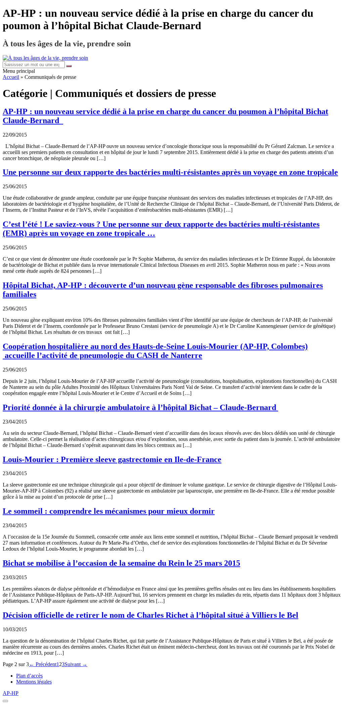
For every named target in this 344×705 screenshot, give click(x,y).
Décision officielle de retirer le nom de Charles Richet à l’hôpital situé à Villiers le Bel (150, 615)
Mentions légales (34, 682)
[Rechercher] (69, 66)
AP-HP (10, 693)
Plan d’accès (29, 675)
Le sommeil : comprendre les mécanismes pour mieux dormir (109, 511)
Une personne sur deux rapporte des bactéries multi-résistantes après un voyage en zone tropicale (170, 172)
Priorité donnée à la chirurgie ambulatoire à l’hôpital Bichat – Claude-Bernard (140, 407)
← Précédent (42, 664)
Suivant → (75, 664)
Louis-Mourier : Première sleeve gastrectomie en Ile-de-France (112, 459)
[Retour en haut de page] (5, 701)
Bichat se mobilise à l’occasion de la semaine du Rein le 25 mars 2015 (121, 563)
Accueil (11, 77)
